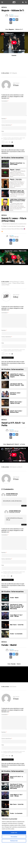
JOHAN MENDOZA (12, 494)
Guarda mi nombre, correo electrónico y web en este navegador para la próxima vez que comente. (14, 138)
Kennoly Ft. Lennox (19, 281)
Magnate (14, 73)
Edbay (12, 235)
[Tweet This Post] (13, 19)
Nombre (3, 118)
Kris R (20, 467)
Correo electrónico (6, 125)
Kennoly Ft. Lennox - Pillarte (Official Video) (12, 283)
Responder (24, 505)
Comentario (4, 101)
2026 (10, 467)
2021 (10, 73)
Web (2, 131)
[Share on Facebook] (10, 19)
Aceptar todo (14, 832)
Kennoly (11, 281)
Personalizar (14, 836)
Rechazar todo (14, 840)
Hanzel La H (15, 467)
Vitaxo (12, 14)
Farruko (14, 686)
